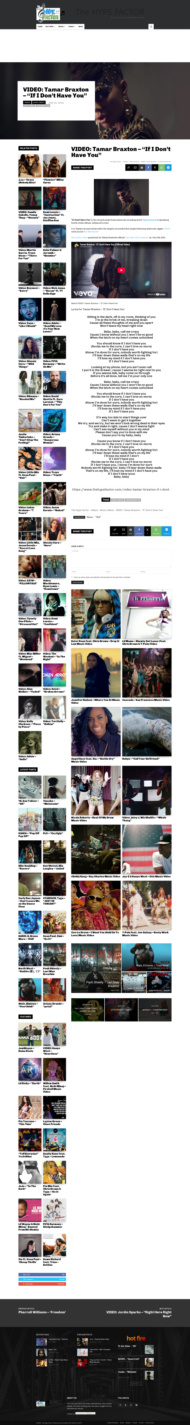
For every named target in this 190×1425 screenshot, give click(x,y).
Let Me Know (91, 231)
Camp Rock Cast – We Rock (58, 1339)
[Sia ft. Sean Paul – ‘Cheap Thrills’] (29, 1245)
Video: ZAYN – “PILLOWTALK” (27, 582)
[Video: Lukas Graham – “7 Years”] (29, 493)
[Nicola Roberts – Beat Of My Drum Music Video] (96, 790)
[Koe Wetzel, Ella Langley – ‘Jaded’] (54, 851)
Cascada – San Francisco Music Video (146, 699)
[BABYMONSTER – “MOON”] (159, 982)
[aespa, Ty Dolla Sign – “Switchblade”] (134, 982)
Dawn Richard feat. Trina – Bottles (52, 1262)
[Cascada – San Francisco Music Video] (147, 673)
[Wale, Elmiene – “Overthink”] (29, 989)
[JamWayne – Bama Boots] (29, 1034)
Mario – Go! (53, 1349)
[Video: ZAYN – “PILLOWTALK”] (29, 566)
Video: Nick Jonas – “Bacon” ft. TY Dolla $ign (54, 290)
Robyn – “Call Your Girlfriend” (141, 758)
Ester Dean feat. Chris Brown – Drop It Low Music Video (95, 642)
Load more (135, 1383)
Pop (44, 895)
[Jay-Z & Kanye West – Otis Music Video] (147, 849)
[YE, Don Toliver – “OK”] (29, 787)
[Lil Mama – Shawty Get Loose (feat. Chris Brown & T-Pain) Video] (147, 614)
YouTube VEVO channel (137, 237)
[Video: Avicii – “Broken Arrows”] (54, 675)
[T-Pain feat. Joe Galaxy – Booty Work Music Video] (147, 905)
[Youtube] (136, 1405)
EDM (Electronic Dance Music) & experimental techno (130, 1375)
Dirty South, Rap (23, 1045)
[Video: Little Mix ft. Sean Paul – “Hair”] (29, 458)
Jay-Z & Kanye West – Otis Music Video (146, 876)
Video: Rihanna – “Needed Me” (28, 398)
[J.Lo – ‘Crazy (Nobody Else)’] (29, 165)
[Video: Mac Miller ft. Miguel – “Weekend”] (29, 639)
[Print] (142, 167)
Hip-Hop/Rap (22, 798)
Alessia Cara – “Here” (52, 544)
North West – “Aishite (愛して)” (29, 970)
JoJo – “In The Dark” (27, 1187)
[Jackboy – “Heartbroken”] (155, 1009)
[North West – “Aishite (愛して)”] (29, 954)
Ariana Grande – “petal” (53, 1005)
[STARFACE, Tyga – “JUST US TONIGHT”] (54, 884)
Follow (61, 1279)
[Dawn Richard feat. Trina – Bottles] (54, 1245)
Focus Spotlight (47, 1118)
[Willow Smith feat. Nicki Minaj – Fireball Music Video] (54, 1069)
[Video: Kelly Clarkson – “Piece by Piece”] (29, 707)
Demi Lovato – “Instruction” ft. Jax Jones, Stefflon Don (53, 216)
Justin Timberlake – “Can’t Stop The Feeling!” (28, 438)
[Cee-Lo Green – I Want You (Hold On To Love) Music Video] (96, 905)
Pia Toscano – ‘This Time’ (27, 1123)
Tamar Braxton (43, 105)
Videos (27, 102)
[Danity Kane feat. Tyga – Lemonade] (54, 1139)
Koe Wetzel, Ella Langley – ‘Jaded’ (53, 867)
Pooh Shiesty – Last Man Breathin (52, 971)
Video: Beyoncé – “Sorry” (29, 289)
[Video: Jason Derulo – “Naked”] (54, 493)
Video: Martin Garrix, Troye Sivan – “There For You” (27, 254)
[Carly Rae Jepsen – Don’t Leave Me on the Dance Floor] (29, 884)
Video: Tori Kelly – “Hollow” (54, 723)
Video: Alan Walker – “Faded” (29, 690)
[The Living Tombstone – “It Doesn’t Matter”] (87, 1009)
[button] (151, 26)
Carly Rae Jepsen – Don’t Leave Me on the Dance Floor (29, 902)
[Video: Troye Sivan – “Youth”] (54, 458)
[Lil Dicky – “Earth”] (29, 1069)
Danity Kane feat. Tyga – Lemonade (54, 1155)
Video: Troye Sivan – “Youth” (53, 474)
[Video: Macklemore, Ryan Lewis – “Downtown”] (54, 566)
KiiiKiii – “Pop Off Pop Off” (28, 835)
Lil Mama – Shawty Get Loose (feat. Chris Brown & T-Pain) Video (144, 642)
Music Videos (38, 102)
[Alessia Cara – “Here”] (54, 528)
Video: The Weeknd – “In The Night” (54, 656)
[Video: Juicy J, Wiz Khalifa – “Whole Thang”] (147, 790)
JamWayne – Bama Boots (26, 1050)
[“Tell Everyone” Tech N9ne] (29, 1139)
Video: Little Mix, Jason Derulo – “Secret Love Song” (29, 547)
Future (167, 228)
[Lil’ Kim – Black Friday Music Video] (41, 1362)
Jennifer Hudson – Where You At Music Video (95, 701)
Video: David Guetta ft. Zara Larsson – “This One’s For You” (53, 400)
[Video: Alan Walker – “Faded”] (29, 675)
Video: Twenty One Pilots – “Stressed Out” (28, 621)
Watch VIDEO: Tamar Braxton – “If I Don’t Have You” (94, 303)
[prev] (164, 517)
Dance (45, 798)
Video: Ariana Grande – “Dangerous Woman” (51, 438)
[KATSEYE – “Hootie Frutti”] (149, 1362)
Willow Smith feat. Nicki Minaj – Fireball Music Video (54, 1087)
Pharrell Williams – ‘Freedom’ (42, 1312)
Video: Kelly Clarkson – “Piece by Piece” (29, 724)
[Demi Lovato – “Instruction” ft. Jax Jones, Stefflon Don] (54, 198)
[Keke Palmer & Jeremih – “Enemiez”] (54, 236)
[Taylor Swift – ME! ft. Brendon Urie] (82, 1352)
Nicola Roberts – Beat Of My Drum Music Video (92, 819)
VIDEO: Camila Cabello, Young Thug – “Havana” (28, 215)
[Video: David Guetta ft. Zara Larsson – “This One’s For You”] (54, 382)
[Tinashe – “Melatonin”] (54, 787)
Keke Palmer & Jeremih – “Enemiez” (52, 252)
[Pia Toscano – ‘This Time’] (29, 1107)
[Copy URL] (128, 167)
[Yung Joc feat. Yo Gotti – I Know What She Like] (82, 1362)
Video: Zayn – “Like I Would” (27, 324)
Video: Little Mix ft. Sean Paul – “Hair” (28, 475)
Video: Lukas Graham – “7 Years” (26, 510)
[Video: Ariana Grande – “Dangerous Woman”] (54, 420)
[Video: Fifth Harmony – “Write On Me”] (54, 347)
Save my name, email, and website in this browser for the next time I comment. (102, 577)
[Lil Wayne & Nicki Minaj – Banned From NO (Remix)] (29, 1210)
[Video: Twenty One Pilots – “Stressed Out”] (29, 604)
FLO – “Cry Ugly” (53, 833)
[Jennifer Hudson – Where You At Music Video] (96, 673)
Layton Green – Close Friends (52, 1123)
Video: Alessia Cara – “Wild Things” (27, 364)
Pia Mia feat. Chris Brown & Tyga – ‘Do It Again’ (52, 1190)
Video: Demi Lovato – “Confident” (50, 621)
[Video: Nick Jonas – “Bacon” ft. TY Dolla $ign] (54, 274)
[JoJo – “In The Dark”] (29, 1172)
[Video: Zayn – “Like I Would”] (29, 309)
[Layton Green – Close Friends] (54, 1107)
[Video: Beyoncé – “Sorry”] (29, 274)
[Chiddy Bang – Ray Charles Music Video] (96, 849)
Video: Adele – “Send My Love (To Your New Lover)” (52, 327)
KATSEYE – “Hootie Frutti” (129, 1358)
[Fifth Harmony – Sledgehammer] (54, 1210)
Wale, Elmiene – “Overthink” (28, 1005)
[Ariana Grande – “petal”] (54, 989)
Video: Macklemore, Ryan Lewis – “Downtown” (51, 584)
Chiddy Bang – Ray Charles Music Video (95, 876)
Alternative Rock (88, 1004)
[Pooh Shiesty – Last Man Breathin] (54, 954)
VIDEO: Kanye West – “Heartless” (51, 1051)
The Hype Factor (115, 162)
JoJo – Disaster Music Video (99, 1339)
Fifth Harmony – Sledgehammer (53, 1225)
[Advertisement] (95, 45)
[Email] (135, 167)
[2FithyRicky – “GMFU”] (121, 1009)
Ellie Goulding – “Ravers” (27, 867)
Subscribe (61, 1284)
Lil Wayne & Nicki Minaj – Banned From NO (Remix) (29, 1227)
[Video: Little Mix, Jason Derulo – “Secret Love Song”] (29, 528)
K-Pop (20, 830)
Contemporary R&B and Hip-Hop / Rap (157, 968)
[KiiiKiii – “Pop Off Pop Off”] (29, 819)
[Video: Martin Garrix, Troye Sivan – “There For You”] (29, 236)
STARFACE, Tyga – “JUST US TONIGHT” (54, 901)
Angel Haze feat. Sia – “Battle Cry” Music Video (93, 760)
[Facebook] (148, 167)
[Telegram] (168, 167)
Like (63, 1274)
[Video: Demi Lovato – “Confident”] (54, 604)
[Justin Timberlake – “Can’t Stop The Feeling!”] (29, 420)
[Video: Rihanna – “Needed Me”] (29, 382)
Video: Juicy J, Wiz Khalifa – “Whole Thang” (144, 819)
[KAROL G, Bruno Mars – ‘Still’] (29, 922)
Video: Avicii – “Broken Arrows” (54, 690)
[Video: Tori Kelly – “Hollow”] (54, 707)
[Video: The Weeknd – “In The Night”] (54, 639)
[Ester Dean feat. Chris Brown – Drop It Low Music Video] (96, 614)
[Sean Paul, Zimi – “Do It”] (54, 922)
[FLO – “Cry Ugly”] (54, 819)
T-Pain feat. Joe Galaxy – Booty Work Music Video (145, 934)
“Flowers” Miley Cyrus (53, 181)
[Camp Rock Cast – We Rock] (41, 1342)
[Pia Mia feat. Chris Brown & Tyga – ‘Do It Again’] (54, 1172)
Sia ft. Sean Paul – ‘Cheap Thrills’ (29, 1261)
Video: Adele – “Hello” (27, 758)
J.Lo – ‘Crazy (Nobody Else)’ (27, 181)
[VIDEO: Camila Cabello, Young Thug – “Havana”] (29, 198)
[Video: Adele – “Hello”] (29, 742)
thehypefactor (85, 114)
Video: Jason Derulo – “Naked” (54, 509)
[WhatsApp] (161, 167)
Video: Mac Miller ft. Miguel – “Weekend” (29, 656)
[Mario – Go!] (41, 1352)
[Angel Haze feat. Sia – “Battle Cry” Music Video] (96, 731)
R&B (44, 830)
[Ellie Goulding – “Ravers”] (29, 851)
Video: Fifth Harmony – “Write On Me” (54, 364)
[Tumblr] (125, 1405)
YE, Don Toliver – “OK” (28, 802)
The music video (79, 237)
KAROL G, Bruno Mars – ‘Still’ (28, 937)
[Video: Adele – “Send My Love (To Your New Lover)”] (54, 309)
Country (45, 862)
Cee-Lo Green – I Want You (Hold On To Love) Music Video (95, 934)
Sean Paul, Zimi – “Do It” (53, 937)
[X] (155, 167)
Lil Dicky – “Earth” (29, 1083)
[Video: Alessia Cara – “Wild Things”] (29, 347)
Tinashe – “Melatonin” (51, 802)
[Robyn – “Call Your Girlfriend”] (147, 731)
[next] (168, 517)
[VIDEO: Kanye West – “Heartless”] (54, 1034)
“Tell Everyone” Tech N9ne (28, 1155)
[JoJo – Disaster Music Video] (82, 1342)
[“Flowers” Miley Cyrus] (54, 165)
